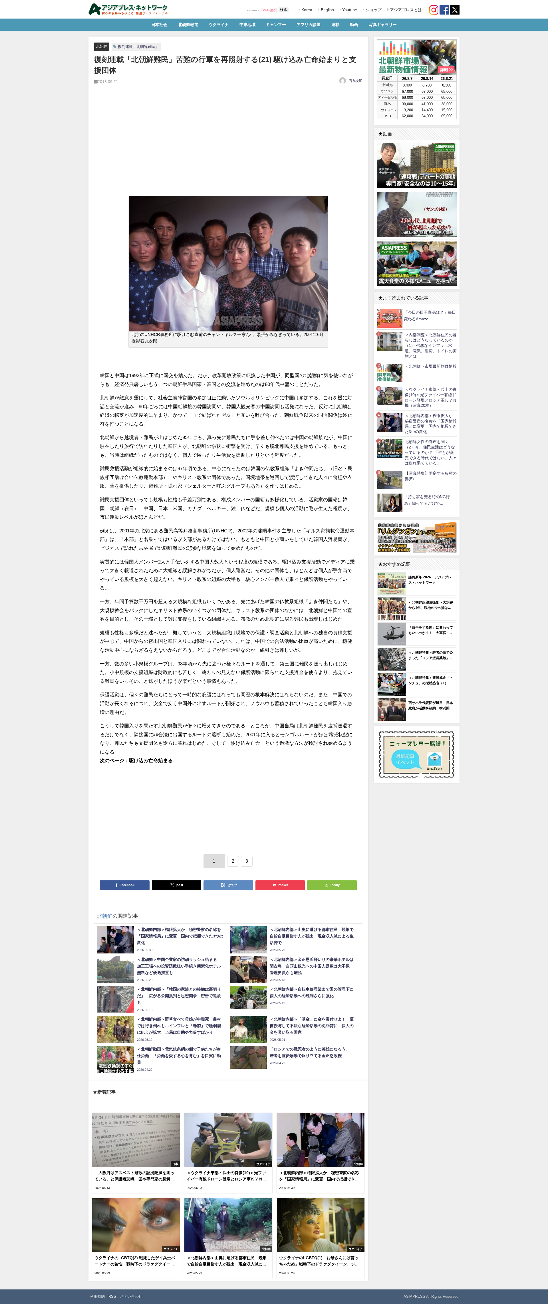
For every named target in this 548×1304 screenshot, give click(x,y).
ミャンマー (276, 25)
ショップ (373, 10)
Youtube (349, 10)
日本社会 (159, 25)
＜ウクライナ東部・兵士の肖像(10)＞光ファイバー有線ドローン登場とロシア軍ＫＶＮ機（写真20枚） (431, 397)
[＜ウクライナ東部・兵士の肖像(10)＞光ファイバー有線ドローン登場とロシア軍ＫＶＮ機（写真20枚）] (389, 395)
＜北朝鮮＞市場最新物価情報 (431, 366)
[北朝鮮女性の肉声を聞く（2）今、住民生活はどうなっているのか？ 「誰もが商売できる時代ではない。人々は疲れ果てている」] (389, 448)
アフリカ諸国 (309, 25)
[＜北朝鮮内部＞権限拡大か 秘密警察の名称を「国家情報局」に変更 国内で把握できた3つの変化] (389, 422)
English (327, 10)
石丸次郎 (355, 80)
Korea (306, 10)
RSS (112, 1296)
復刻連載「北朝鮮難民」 (138, 47)
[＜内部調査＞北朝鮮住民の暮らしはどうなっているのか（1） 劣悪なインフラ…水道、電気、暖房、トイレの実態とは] (389, 341)
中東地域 (247, 25)
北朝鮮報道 (188, 25)
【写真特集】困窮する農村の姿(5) (431, 476)
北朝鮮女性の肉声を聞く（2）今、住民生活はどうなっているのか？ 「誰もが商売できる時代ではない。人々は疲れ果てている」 (431, 452)
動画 (354, 25)
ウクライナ (219, 25)
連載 (335, 25)
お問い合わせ (131, 1296)
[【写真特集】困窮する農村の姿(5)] (389, 479)
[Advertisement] (228, 147)
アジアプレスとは (405, 10)
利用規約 (97, 1296)
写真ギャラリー (383, 25)
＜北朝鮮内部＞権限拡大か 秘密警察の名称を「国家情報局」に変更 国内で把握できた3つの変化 (431, 424)
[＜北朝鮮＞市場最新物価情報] (389, 372)
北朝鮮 (101, 46)
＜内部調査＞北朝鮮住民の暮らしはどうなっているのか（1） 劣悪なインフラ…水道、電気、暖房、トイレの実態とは (431, 345)
